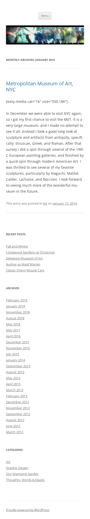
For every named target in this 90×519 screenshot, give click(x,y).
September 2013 (18, 366)
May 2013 (13, 378)
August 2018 (15, 318)
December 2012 (17, 402)
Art (45, 203)
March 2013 (14, 390)
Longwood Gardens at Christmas (30, 252)
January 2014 (15, 360)
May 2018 (13, 324)
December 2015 (17, 342)
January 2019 (15, 306)
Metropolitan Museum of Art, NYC (39, 86)
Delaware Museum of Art (24, 258)
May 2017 (13, 330)
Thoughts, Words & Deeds (25, 480)
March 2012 (14, 432)
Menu (45, 15)
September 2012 (18, 414)
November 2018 (18, 312)
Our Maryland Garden (22, 474)
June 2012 (13, 426)
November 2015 (18, 348)
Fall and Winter (17, 246)
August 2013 (15, 372)
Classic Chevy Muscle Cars (25, 270)
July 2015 (12, 354)
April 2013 (13, 384)
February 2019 (16, 300)
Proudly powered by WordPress (28, 510)
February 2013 (16, 396)
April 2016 (13, 336)
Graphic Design (17, 468)
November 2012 (18, 408)
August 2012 (15, 420)
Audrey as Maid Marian (23, 264)
